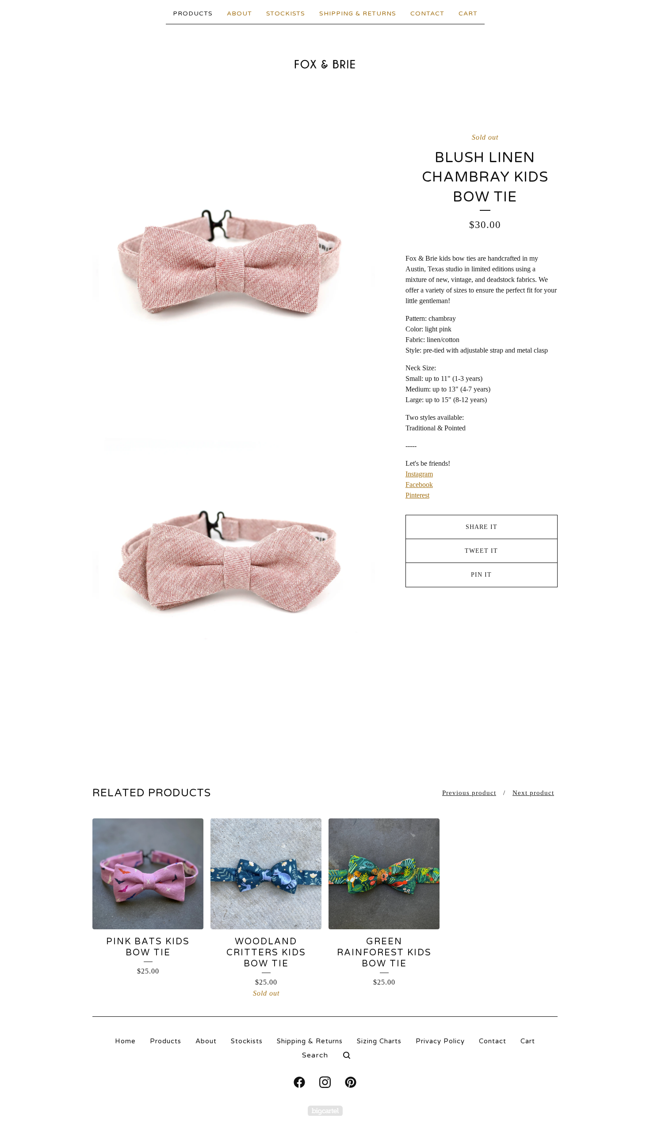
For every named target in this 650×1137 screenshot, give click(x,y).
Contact (427, 13)
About (239, 13)
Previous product (469, 792)
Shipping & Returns (357, 13)
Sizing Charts (379, 1041)
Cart (468, 13)
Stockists (285, 13)
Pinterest (417, 495)
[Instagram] (325, 1082)
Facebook (419, 484)
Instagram (419, 474)
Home (125, 1041)
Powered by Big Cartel (325, 1111)
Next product (533, 792)
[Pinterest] (350, 1082)
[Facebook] (299, 1082)
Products (193, 13)
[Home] (325, 64)
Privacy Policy (440, 1041)
